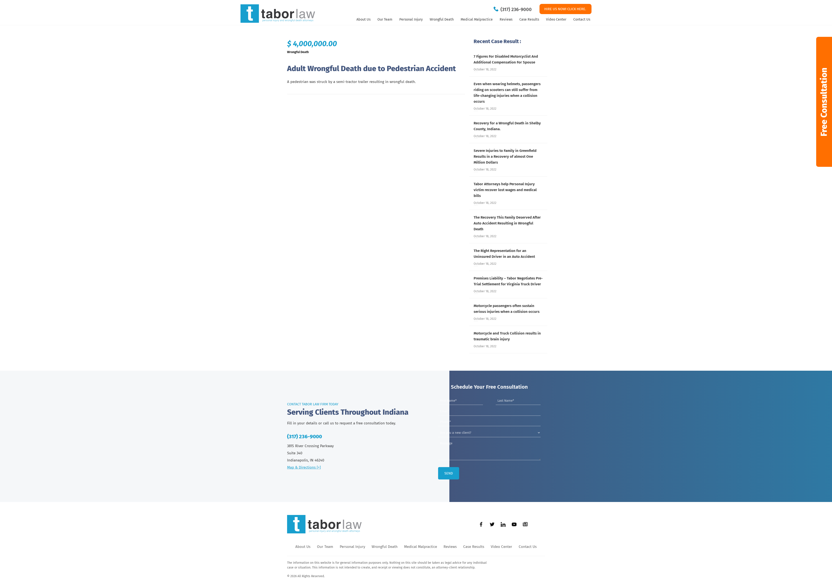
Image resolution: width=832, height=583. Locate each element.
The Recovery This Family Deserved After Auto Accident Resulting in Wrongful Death (507, 223)
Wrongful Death (442, 19)
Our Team (384, 19)
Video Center (556, 19)
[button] (824, 102)
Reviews (506, 19)
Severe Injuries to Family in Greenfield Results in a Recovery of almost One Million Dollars (505, 156)
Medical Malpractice (477, 19)
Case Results (529, 19)
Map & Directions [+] (304, 467)
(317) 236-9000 (516, 9)
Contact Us (581, 19)
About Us (363, 19)
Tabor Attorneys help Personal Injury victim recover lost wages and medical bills (505, 190)
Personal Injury (411, 19)
